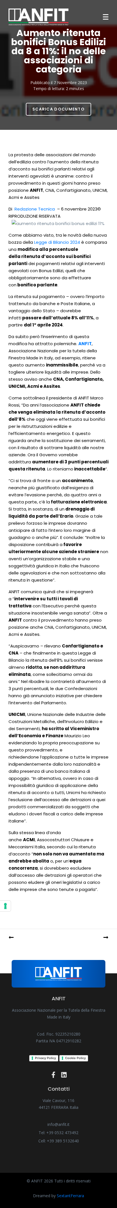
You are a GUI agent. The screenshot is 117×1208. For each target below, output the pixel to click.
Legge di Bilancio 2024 (57, 242)
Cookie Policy (75, 1058)
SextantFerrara (70, 1195)
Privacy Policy (45, 1058)
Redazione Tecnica (34, 209)
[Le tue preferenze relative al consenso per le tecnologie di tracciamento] (5, 906)
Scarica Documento (58, 109)
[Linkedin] (64, 1075)
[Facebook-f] (53, 1075)
